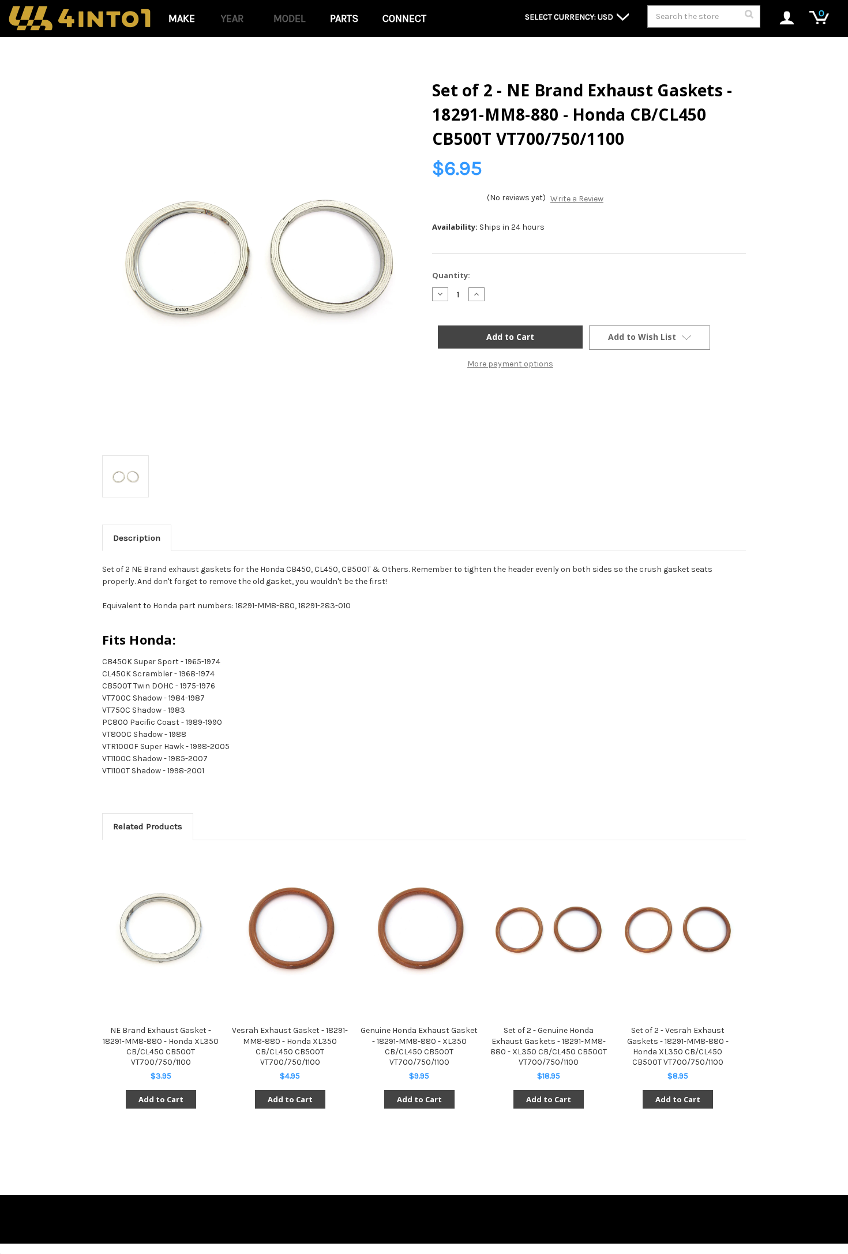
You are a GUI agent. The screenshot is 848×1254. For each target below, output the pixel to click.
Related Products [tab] (147, 826)
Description (136, 538)
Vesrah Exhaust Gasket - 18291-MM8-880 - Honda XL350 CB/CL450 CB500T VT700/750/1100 (290, 1046)
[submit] (748, 17)
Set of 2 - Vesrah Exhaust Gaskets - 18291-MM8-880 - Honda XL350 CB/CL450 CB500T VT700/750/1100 (678, 1046)
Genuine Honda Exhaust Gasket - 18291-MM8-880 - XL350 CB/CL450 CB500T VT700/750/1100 (419, 1046)
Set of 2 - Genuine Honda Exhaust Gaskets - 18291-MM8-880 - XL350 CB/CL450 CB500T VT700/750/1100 (548, 1046)
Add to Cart (160, 1099)
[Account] (780, 19)
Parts (344, 18)
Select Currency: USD (570, 17)
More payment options (510, 364)
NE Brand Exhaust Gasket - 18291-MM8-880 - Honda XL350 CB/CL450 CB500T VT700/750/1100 (161, 1046)
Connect (404, 18)
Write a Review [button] (576, 199)
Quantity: (451, 275)
